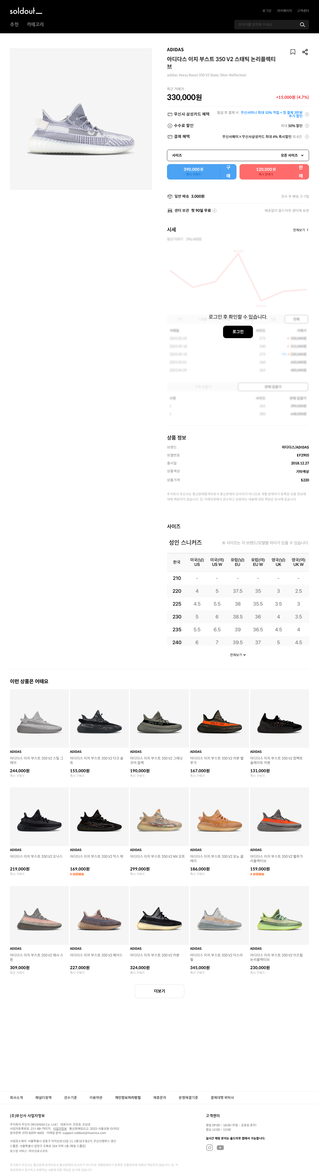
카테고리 (35, 24)
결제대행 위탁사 (222, 1097)
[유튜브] (220, 1147)
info (215, 211)
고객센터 (303, 11)
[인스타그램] (209, 1147)
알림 (293, 52)
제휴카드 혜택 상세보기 (307, 114)
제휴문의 (159, 1097)
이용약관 (95, 1097)
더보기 (159, 991)
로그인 (266, 11)
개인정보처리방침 (128, 1097)
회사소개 (16, 1097)
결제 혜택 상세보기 (307, 137)
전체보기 (299, 229)
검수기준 (70, 1097)
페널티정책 (43, 1097)
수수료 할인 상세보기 (307, 126)
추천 (14, 24)
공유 (305, 52)
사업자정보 (60, 1128)
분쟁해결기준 (188, 1097)
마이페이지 (284, 11)
